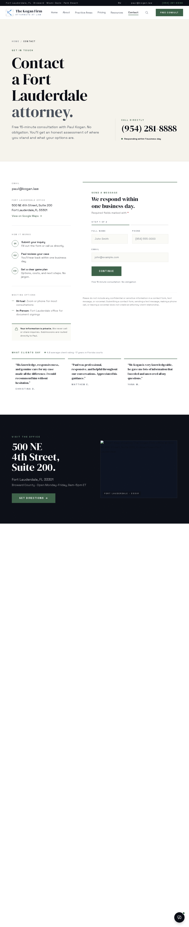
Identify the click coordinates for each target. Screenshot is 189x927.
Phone (136, 231)
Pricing (102, 12)
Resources (117, 12)
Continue (106, 271)
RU (119, 3)
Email (95, 249)
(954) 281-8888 (172, 3)
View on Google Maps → (27, 216)
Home (54, 12)
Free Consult (169, 12)
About (66, 12)
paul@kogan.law (141, 3)
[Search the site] (147, 12)
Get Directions (33, 498)
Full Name (99, 231)
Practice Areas (83, 12)
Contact (133, 12)
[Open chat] (179, 917)
